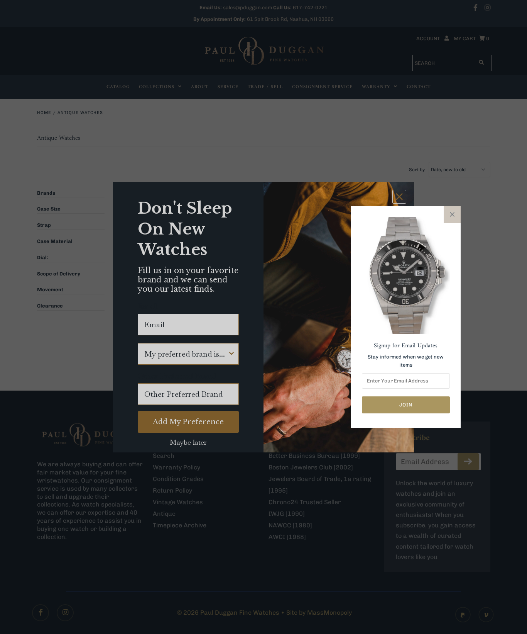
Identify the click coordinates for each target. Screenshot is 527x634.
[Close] (452, 214)
